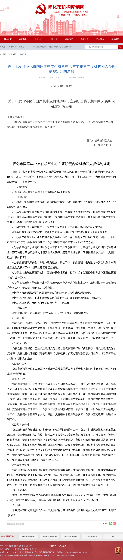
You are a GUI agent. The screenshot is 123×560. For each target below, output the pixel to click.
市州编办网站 (91, 536)
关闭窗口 (20, 524)
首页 (4, 54)
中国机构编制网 (28, 536)
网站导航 (10, 536)
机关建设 (115, 39)
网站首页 (8, 39)
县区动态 (84, 39)
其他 (113, 536)
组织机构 (23, 39)
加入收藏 (62, 546)
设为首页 (53, 546)
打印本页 (11, 524)
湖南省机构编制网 (49, 536)
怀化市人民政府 (70, 536)
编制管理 (69, 39)
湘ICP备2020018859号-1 (66, 555)
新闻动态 (38, 39)
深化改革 (54, 39)
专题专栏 (12, 54)
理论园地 (100, 39)
